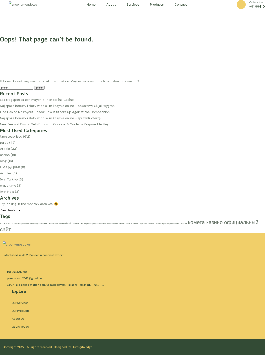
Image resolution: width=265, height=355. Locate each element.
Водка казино (104, 223)
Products (157, 4)
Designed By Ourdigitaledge (73, 347)
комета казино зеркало (136, 223)
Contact (181, 4)
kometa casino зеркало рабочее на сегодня (19, 223)
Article (5, 149)
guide (4, 142)
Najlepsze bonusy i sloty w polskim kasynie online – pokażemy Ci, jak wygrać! (57, 106)
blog (3, 161)
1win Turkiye (9, 179)
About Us (18, 319)
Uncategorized (11, 136)
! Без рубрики (10, 167)
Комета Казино (118, 223)
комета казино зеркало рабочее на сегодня (167, 223)
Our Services (20, 303)
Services (133, 4)
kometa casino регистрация (85, 223)
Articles (6, 173)
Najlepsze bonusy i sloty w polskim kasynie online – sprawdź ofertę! (50, 118)
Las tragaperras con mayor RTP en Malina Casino (37, 100)
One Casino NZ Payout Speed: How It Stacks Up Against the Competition (55, 112)
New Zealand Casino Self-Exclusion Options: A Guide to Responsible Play (54, 124)
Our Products (21, 311)
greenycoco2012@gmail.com (25, 278)
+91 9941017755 (17, 272)
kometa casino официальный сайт (56, 223)
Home (91, 4)
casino (5, 155)
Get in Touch (20, 326)
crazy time (8, 185)
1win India (7, 191)
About (111, 4)
